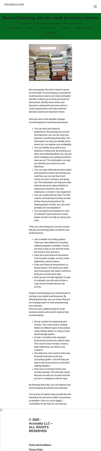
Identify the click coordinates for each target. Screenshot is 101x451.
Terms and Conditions (40, 445)
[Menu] (95, 6)
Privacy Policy (36, 449)
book (58, 400)
